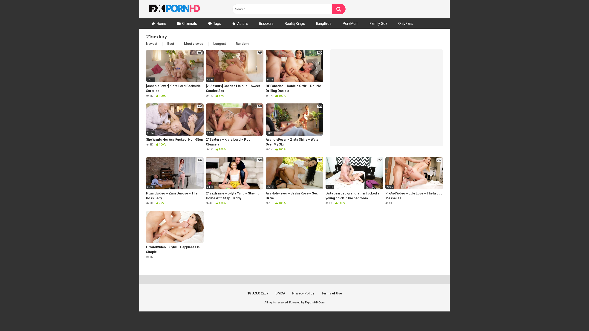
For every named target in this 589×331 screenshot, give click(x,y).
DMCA (280, 293)
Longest (219, 44)
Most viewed (193, 44)
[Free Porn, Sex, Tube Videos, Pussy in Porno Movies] (180, 9)
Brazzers (266, 23)
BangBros (324, 23)
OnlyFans (405, 23)
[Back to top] (573, 317)
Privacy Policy (303, 293)
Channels (189, 23)
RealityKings (295, 23)
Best (170, 44)
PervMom (350, 23)
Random (242, 44)
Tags (217, 23)
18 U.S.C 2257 (257, 293)
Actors (242, 23)
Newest (151, 44)
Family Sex (378, 23)
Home (161, 23)
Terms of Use (331, 293)
